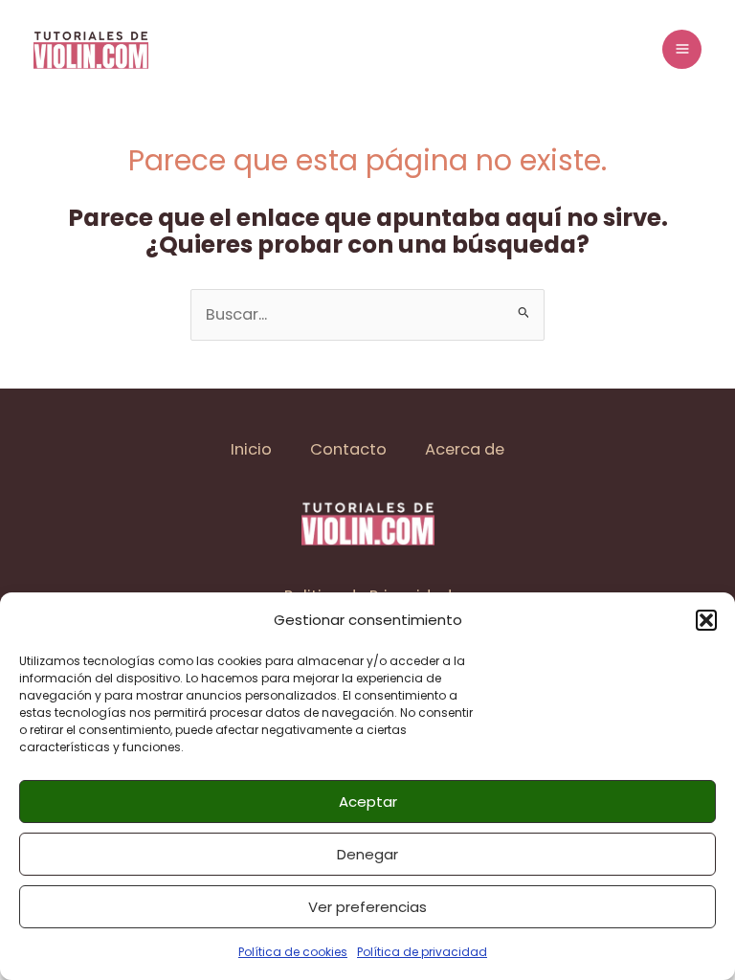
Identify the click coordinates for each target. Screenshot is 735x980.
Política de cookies (292, 952)
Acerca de (464, 449)
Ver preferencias (367, 907)
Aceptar (368, 801)
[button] (706, 620)
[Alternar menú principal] (682, 49)
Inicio (251, 449)
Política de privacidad (422, 952)
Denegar (367, 854)
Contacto (348, 449)
